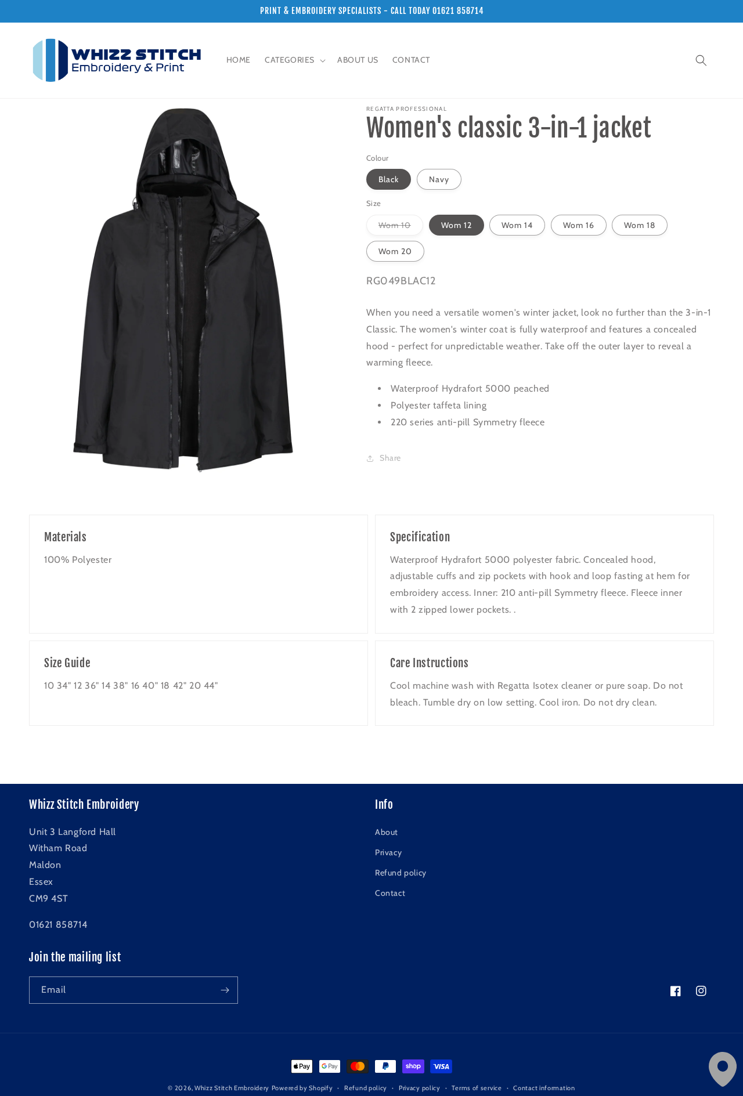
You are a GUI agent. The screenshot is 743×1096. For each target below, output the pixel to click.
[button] (294, 60)
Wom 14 (517, 225)
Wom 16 (578, 225)
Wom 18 (639, 225)
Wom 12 (456, 225)
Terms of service (477, 1088)
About (386, 832)
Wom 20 (395, 251)
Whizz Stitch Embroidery (231, 1088)
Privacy (388, 852)
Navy (439, 179)
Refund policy (401, 872)
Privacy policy (420, 1088)
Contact (390, 893)
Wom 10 (400, 227)
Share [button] (390, 458)
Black (388, 179)
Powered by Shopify (302, 1088)
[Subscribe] (224, 990)
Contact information (544, 1088)
